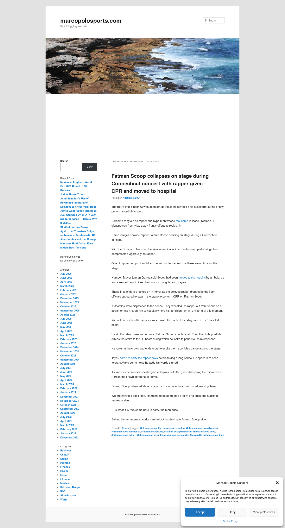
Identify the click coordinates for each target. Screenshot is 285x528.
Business (65, 450)
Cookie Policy (230, 521)
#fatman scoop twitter (123, 435)
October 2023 (68, 404)
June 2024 (66, 372)
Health (64, 471)
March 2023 (67, 425)
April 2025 (66, 331)
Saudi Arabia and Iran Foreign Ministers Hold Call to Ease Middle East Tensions (78, 243)
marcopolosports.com (91, 20)
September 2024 (69, 359)
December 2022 (69, 437)
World (63, 499)
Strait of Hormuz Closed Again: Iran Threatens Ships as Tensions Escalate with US (78, 231)
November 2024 (69, 351)
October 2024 (68, 355)
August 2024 (67, 364)
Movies (64, 483)
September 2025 (69, 310)
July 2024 (66, 368)
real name (182, 221)
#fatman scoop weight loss (151, 435)
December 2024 (69, 347)
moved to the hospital (192, 277)
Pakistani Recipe (70, 487)
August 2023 (67, 413)
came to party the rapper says (139, 358)
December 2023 (69, 396)
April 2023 (66, 421)
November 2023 (69, 400)
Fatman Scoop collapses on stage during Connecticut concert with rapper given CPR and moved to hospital (160, 183)
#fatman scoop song (204, 431)
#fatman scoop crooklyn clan (202, 428)
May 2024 (65, 376)
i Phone (65, 479)
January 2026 (68, 294)
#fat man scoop (148, 428)
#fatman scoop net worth (178, 431)
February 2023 (68, 429)
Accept (200, 512)
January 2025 (68, 343)
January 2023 (68, 433)
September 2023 (69, 409)
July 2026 (66, 273)
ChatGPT (65, 454)
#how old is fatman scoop (204, 435)
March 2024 (67, 384)
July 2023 (66, 417)
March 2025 (67, 335)
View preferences (264, 512)
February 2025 (68, 339)
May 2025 (65, 327)
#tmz (222, 435)
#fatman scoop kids (152, 431)
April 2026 (66, 282)
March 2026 (67, 286)
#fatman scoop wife (178, 435)
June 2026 (66, 278)
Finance (65, 466)
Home (63, 475)
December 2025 (69, 298)
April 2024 (66, 380)
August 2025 (67, 314)
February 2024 (68, 388)
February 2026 (68, 290)
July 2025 (66, 318)
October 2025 (68, 306)
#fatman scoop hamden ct (125, 431)
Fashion (65, 462)
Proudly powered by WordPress (142, 514)
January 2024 (68, 392)
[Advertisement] (142, 123)
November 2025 (69, 302)
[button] (277, 483)
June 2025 (66, 322)
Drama (126, 428)
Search (64, 161)
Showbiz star (68, 495)
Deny (232, 512)
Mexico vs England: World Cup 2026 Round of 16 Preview (76, 186)
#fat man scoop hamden (171, 428)
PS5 (62, 491)
